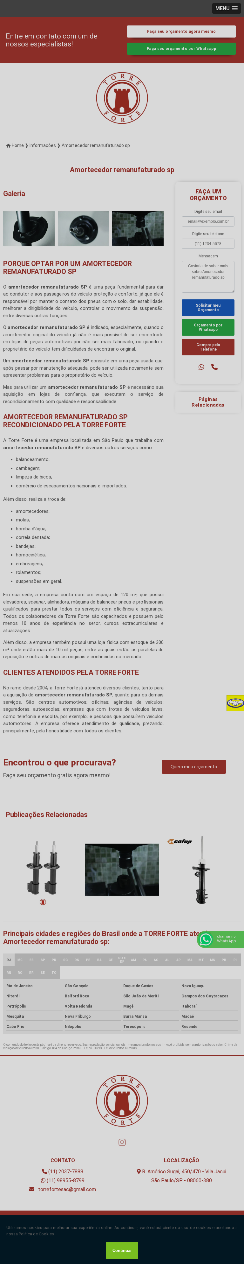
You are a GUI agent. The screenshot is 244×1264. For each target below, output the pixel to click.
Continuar (122, 1250)
